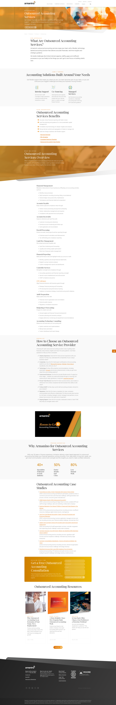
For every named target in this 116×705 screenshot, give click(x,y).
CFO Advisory (41, 281)
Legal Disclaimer (62, 680)
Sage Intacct (70, 364)
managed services (68, 378)
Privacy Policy (62, 678)
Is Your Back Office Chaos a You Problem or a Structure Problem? (80, 620)
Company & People (60, 4)
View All (57, 647)
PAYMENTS (90, 1)
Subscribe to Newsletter (30, 679)
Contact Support (62, 672)
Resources (70, 4)
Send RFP (27, 677)
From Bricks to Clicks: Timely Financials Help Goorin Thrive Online (56, 492)
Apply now (42, 675)
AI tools (48, 370)
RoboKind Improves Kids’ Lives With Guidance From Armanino (55, 549)
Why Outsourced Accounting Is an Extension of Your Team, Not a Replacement (33, 622)
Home (25, 34)
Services (37, 34)
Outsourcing (43, 34)
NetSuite (64, 364)
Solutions (50, 4)
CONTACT (80, 1)
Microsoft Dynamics (56, 364)
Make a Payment (62, 674)
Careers (77, 4)
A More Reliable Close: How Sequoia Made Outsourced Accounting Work (58, 621)
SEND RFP (84, 1)
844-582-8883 (33, 672)
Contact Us (27, 674)
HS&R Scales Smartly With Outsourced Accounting (52, 500)
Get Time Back (30, 27)
